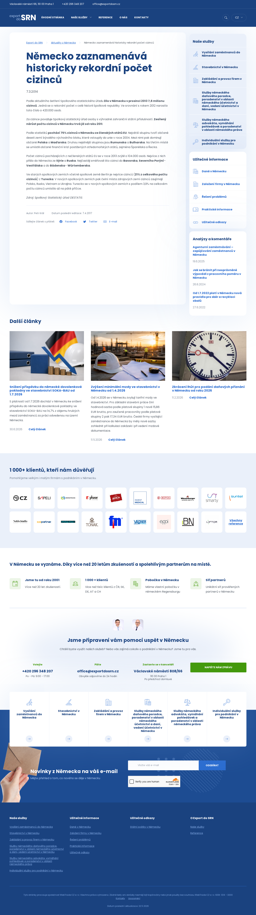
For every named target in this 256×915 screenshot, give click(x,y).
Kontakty (141, 17)
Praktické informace (82, 846)
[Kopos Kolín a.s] (164, 498)
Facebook (71, 221)
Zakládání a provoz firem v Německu (32, 839)
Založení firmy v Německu (85, 833)
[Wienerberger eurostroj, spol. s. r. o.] (188, 498)
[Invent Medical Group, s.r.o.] (140, 498)
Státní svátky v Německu (145, 826)
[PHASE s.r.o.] (92, 498)
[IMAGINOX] (68, 522)
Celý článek (37, 429)
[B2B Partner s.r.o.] (44, 522)
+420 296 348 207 (73, 4)
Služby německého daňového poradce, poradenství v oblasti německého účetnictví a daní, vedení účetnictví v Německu (37, 849)
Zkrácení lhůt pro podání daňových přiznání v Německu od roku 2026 (208, 389)
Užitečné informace (210, 159)
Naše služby (79, 17)
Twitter (93, 221)
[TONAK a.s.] (92, 522)
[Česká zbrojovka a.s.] (20, 498)
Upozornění (134, 898)
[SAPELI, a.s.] (44, 498)
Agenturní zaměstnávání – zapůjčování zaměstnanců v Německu (214, 254)
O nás (123, 17)
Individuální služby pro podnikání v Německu (36, 870)
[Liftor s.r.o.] (212, 522)
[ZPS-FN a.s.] (116, 522)
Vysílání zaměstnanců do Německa (31, 826)
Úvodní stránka (52, 17)
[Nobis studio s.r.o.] (20, 522)
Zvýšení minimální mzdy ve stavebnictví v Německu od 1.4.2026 (125, 389)
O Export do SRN (202, 818)
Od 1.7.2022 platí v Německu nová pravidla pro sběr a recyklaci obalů (217, 300)
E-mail (112, 221)
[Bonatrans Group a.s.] (68, 498)
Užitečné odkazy (80, 852)
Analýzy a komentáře (212, 239)
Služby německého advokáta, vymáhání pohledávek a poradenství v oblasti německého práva (34, 861)
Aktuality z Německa (63, 42)
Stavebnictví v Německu (24, 833)
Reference (106, 17)
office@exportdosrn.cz (106, 4)
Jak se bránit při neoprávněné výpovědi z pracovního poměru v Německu (217, 277)
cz (237, 18)
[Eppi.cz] (164, 522)
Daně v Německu (80, 826)
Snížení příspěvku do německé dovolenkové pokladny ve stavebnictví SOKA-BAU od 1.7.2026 (46, 390)
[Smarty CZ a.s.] (212, 498)
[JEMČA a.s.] (116, 498)
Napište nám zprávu (218, 667)
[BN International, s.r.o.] (188, 522)
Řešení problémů (80, 839)
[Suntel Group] (235, 498)
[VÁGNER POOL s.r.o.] (140, 522)
